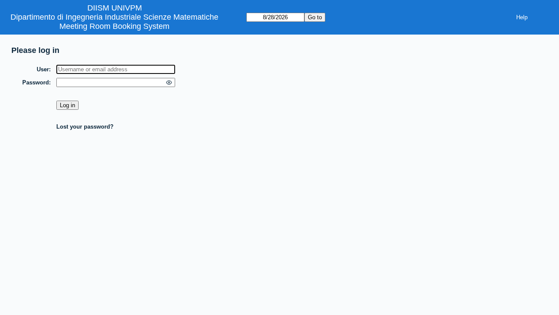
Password (35, 82)
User (43, 69)
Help (522, 17)
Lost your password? (85, 126)
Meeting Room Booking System (114, 26)
